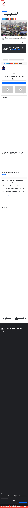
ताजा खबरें (2, 11)
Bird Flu (1, 495)
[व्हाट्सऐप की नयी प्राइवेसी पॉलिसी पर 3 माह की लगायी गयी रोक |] (3, 186)
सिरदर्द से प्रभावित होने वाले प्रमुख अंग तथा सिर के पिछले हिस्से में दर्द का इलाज (14, 182)
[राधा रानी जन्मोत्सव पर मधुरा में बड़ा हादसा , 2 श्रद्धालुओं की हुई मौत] (23, 466)
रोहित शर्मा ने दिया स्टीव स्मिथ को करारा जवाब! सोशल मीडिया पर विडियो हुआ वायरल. (15, 188)
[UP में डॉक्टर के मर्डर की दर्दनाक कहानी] (5, 466)
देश (4, 11)
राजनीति (6, 11)
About (25, 505)
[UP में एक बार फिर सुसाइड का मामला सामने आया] (22, 125)
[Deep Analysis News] (5, 4)
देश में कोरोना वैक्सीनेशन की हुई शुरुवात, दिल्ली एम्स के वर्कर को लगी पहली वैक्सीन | (15, 191)
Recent (13, 177)
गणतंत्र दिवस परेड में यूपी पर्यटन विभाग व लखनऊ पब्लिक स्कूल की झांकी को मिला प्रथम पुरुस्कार (12, 180)
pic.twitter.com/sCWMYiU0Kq (16, 49)
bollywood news (11, 495)
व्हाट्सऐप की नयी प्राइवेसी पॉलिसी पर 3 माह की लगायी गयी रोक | (13, 185)
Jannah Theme (2, 506)
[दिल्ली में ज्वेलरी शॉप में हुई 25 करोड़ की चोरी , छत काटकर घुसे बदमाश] (7, 291)
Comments (22, 177)
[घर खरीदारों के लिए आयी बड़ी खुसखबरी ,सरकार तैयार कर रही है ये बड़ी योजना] (20, 291)
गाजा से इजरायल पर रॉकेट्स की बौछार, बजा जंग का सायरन (5, 152)
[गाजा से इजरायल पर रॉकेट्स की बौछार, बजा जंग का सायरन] (5, 125)
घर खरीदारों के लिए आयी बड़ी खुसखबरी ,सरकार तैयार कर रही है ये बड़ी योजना (20, 318)
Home (23, 505)
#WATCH (4, 47)
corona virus (22, 495)
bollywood (4, 495)
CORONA (15, 495)
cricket (25, 495)
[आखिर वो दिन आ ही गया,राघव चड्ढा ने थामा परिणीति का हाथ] (23, 414)
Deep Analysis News (9, 66)
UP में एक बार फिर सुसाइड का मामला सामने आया (22, 152)
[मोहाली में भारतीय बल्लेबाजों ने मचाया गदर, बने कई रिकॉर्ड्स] (14, 466)
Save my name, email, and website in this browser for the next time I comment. (10, 172)
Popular (5, 177)
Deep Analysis (11, 505)
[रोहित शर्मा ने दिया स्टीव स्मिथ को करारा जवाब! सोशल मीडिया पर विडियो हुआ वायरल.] (3, 189)
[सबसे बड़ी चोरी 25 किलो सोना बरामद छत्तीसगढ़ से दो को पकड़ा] (14, 125)
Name (2, 167)
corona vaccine (18, 495)
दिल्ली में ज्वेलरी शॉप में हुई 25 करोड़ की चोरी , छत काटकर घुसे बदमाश (7, 318)
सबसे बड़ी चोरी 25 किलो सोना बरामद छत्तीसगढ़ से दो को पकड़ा (13, 152)
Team (26, 505)
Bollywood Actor (7, 495)
